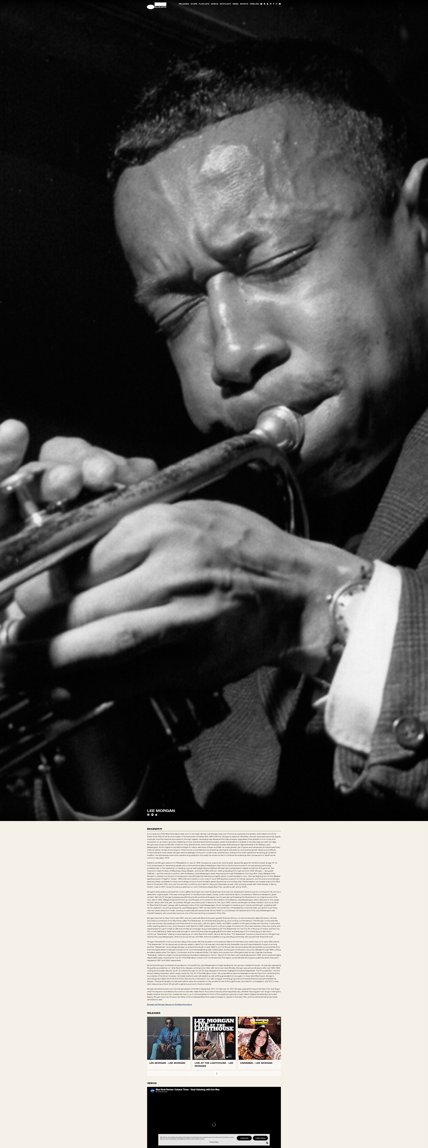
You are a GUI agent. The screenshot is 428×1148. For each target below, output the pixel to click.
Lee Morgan (177, 1103)
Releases (184, 4)
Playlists (204, 4)
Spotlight (225, 4)
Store (194, 4)
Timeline (254, 4)
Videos (214, 4)
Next (216, 1113)
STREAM (168, 1083)
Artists (244, 4)
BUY (169, 1078)
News (235, 4)
